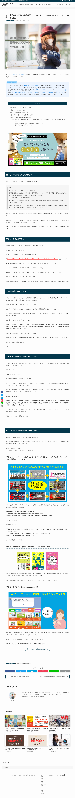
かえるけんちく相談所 (8, 4)
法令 (42, 779)
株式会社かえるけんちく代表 (31, 85)
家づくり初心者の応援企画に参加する (37, 649)
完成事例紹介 (43, 793)
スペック (7, 20)
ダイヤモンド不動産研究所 (46, 92)
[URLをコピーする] (65, 671)
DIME (31, 92)
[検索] (72, 1)
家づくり (12, 20)
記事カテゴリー (44, 775)
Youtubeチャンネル (62, 90)
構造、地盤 (19, 663)
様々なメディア (60, 92)
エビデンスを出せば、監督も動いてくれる (23, 115)
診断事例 (25, 775)
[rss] (68, 1)
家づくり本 (36, 775)
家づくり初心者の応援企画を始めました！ (23, 117)
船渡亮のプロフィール (53, 775)
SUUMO (26, 92)
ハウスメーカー (44, 788)
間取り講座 (30, 775)
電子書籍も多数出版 (17, 92)
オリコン (36, 92)
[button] (10, 671)
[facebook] (60, 1)
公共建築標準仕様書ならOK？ (20, 112)
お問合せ (62, 775)
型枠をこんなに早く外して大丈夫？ (21, 107)
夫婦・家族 (43, 791)
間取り (42, 778)
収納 (42, 781)
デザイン (43, 785)
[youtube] (66, 1)
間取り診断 (13, 775)
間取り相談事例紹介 (26, 663)
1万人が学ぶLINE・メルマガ (43, 90)
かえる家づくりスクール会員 (16, 74)
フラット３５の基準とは (18, 110)
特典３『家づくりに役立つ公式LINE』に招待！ (26, 125)
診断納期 (19, 775)
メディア (43, 787)
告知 (42, 790)
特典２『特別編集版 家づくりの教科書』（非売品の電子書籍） (30, 123)
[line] (62, 1)
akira (12, 700)
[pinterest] (64, 1)
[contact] (70, 1)
